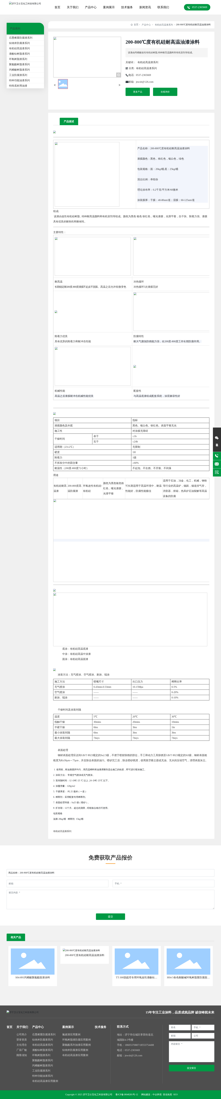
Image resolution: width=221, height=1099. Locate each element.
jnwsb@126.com (144, 81)
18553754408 (147, 1045)
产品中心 (146, 25)
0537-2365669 (143, 75)
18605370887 (132, 1045)
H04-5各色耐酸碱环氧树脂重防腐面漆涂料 (188, 978)
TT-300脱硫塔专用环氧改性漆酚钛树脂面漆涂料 (136, 978)
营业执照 (167, 1094)
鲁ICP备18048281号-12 (127, 1095)
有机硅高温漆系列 (164, 25)
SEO (175, 1094)
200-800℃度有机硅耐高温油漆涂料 (84, 955)
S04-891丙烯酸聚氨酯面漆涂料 (32, 977)
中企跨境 (157, 1094)
